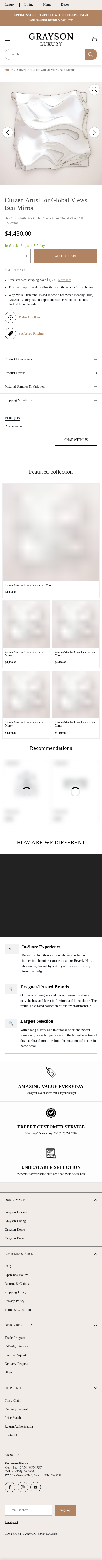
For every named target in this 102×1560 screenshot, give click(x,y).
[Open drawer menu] (7, 39)
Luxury (10, 4)
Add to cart (66, 256)
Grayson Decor (15, 1238)
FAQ (8, 1266)
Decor (65, 4)
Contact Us (12, 1435)
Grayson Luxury (16, 1212)
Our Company (15, 1200)
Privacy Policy (14, 1301)
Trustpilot (11, 1522)
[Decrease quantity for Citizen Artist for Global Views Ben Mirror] (9, 256)
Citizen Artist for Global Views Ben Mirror (29, 585)
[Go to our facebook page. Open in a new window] (10, 1487)
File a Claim (13, 1400)
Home (47, 4)
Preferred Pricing (31, 333)
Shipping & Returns (18, 400)
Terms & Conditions (18, 1310)
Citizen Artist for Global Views (30, 218)
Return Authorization (19, 1426)
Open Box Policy (16, 1275)
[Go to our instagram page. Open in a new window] (23, 1487)
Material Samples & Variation (25, 386)
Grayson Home (15, 1229)
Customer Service (19, 1253)
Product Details (15, 373)
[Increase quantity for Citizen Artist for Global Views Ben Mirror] (26, 256)
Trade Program (15, 1338)
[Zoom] (94, 89)
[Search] (91, 54)
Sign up (65, 1510)
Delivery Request (16, 1364)
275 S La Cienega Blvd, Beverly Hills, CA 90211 (34, 1475)
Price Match (13, 1418)
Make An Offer (29, 317)
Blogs (8, 1372)
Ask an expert (14, 426)
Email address (18, 1510)
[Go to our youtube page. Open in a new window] (35, 1487)
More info (64, 280)
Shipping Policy (15, 1292)
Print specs (12, 418)
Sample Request (15, 1355)
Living (28, 4)
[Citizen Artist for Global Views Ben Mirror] (51, 532)
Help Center (14, 1388)
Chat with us (76, 440)
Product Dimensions (18, 359)
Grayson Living (15, 1221)
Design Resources (19, 1325)
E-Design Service (16, 1346)
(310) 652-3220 (24, 1471)
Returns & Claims (17, 1284)
